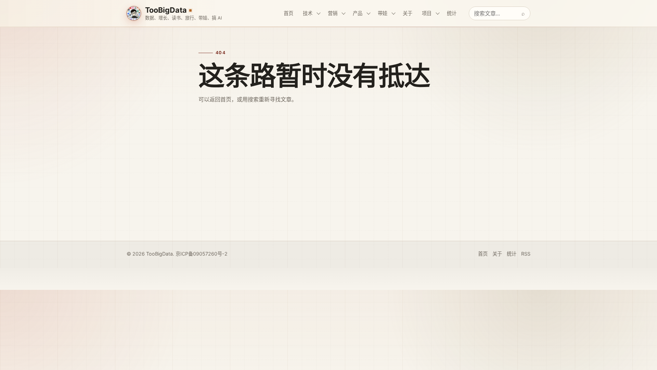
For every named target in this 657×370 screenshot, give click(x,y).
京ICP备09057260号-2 (202, 254)
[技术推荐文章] (318, 13)
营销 (332, 13)
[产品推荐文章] (368, 13)
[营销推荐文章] (343, 13)
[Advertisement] (328, 182)
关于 (407, 13)
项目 (426, 13)
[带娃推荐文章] (393, 13)
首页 (288, 13)
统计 (451, 13)
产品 (357, 13)
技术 (307, 13)
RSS (525, 254)
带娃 (382, 13)
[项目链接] (437, 13)
